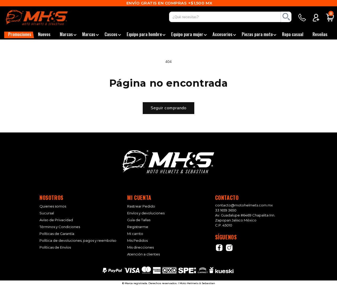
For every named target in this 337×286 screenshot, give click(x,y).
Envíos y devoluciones (146, 213)
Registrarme (137, 227)
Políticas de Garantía (56, 234)
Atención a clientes (143, 254)
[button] (19, 35)
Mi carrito (135, 234)
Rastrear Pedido (141, 206)
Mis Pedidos (137, 241)
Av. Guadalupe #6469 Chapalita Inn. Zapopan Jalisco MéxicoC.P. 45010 (245, 220)
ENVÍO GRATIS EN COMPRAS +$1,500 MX (169, 3)
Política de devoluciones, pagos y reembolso (77, 241)
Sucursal (46, 213)
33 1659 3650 (225, 210)
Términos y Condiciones (59, 227)
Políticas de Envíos (55, 247)
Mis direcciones (140, 247)
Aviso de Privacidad (56, 220)
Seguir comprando (168, 108)
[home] (43, 17)
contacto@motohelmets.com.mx (244, 205)
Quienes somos (52, 206)
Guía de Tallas (138, 220)
